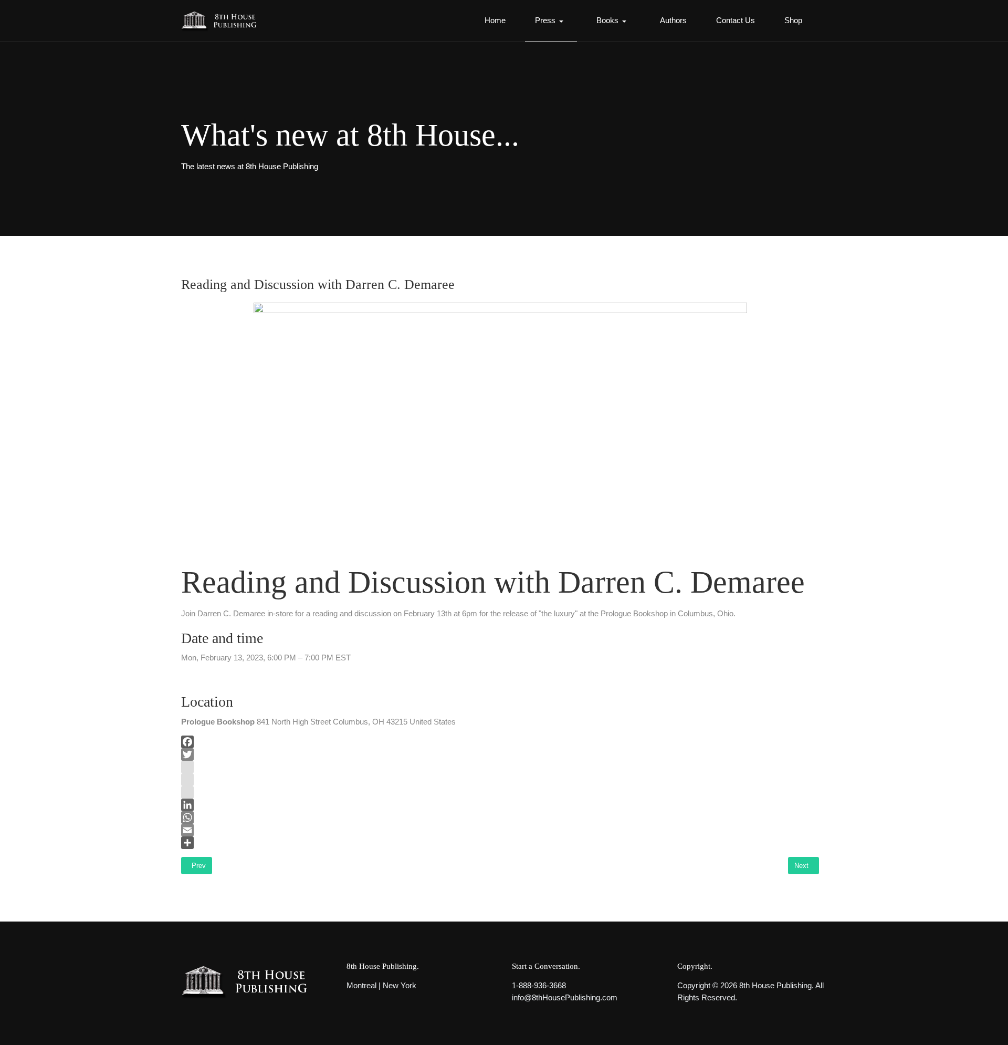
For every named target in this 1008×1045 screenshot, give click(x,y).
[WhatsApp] (500, 817)
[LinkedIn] (500, 805)
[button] (551, 21)
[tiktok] (500, 792)
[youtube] (500, 779)
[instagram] (500, 767)
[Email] (500, 830)
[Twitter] (500, 754)
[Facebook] (500, 742)
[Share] (500, 842)
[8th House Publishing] (222, 20)
